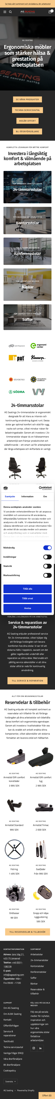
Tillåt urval (27, 598)
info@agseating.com (14, 974)
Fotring (14, 869)
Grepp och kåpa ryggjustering (40, 915)
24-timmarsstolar (39, 960)
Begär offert (27, 120)
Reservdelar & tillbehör (38, 991)
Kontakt (7, 1019)
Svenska (9, 1081)
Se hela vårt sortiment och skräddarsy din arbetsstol (27, 3)
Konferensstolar (38, 972)
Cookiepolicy (10, 1070)
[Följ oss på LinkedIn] (40, 1048)
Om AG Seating (11, 1008)
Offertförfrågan (11, 1025)
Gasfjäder (40, 869)
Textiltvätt (9, 1041)
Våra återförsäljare (13, 1059)
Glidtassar (14, 913)
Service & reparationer (10, 1033)
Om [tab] (45, 496)
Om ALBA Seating (12, 1014)
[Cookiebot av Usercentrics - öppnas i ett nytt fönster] (39, 488)
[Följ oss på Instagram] (34, 1048)
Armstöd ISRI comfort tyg (40, 779)
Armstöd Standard (14, 825)
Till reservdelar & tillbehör (28, 931)
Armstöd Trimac (41, 825)
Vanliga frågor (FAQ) (13, 1053)
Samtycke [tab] (10, 496)
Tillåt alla (27, 588)
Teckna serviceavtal (27, 110)
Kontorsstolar (37, 966)
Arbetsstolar (37, 954)
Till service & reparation (27, 680)
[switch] (47, 557)
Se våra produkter (27, 99)
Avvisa (27, 608)
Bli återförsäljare (27, 131)
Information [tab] (27, 496)
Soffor (34, 978)
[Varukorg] (50, 12)
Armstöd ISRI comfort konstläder (14, 779)
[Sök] (10, 12)
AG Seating (14, 773)
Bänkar (34, 983)
